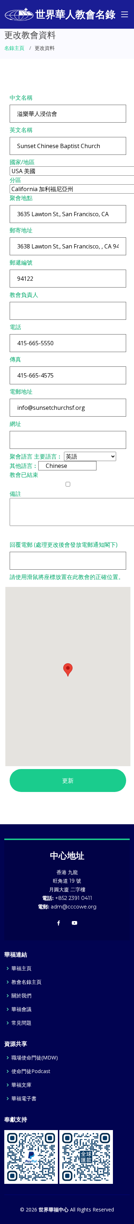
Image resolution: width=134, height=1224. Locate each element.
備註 (15, 494)
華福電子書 (23, 1098)
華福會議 (21, 1009)
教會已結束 (24, 475)
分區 (15, 180)
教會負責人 (24, 295)
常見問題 (21, 1022)
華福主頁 (21, 968)
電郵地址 (21, 391)
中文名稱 (21, 97)
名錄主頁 (14, 47)
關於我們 (21, 995)
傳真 (15, 359)
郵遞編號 (21, 262)
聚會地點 (21, 198)
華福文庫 (21, 1084)
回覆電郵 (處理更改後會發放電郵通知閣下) (64, 545)
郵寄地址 (21, 230)
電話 (15, 327)
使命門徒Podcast (30, 1071)
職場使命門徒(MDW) (34, 1057)
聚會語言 (21, 456)
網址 (15, 424)
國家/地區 (22, 162)
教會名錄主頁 (26, 982)
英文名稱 (21, 130)
